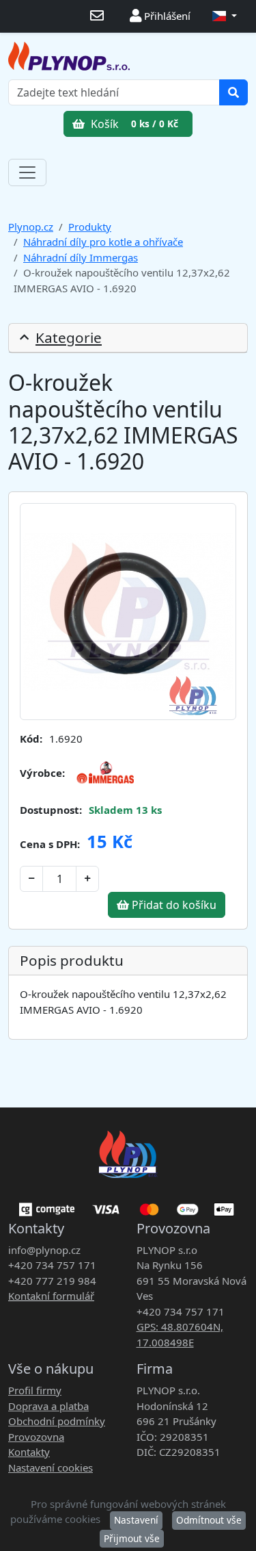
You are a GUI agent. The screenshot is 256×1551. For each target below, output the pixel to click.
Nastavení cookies (50, 1467)
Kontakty (29, 1452)
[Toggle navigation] (27, 172)
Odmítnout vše (209, 1519)
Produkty (89, 226)
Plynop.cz (30, 226)
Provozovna (36, 1437)
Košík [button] (133, 123)
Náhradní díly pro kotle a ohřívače (103, 241)
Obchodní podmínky (56, 1421)
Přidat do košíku (172, 904)
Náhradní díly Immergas (80, 257)
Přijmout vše (132, 1538)
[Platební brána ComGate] (128, 1205)
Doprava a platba (48, 1406)
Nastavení (136, 1519)
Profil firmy (34, 1390)
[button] (224, 16)
